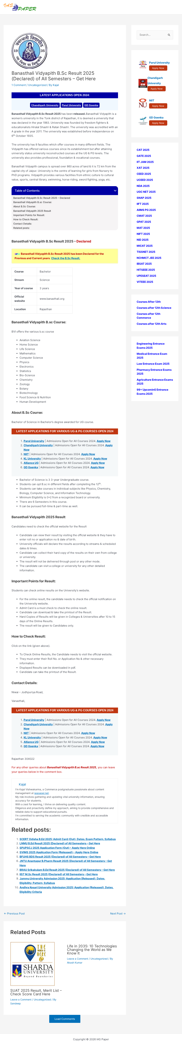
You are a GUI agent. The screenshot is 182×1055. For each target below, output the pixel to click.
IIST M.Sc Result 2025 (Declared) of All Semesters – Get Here (59, 874)
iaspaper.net (41, 793)
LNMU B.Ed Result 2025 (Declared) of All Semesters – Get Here (60, 843)
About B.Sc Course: (24, 206)
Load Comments (65, 1019)
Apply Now (104, 441)
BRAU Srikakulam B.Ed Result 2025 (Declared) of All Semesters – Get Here (67, 869)
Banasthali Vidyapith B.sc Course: (32, 202)
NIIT (26, 454)
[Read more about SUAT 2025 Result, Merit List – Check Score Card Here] (32, 963)
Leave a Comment (20, 999)
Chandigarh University (44, 105)
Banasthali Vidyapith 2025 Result (32, 210)
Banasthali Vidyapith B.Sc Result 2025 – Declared (41, 197)
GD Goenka (91, 105)
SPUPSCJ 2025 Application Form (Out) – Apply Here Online (57, 847)
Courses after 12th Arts (151, 323)
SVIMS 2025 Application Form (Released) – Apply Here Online (59, 852)
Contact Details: (22, 223)
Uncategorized (37, 85)
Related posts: (21, 227)
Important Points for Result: (29, 215)
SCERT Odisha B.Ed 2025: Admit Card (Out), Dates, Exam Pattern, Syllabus (68, 839)
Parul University (71, 105)
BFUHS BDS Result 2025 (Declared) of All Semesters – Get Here (60, 856)
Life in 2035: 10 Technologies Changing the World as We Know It (92, 949)
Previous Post (14, 913)
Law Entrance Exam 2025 (153, 363)
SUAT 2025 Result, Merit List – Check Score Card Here (36, 992)
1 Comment (19, 85)
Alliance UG (31, 463)
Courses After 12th (149, 301)
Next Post (118, 913)
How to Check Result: (25, 219)
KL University (32, 458)
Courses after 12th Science (154, 307)
